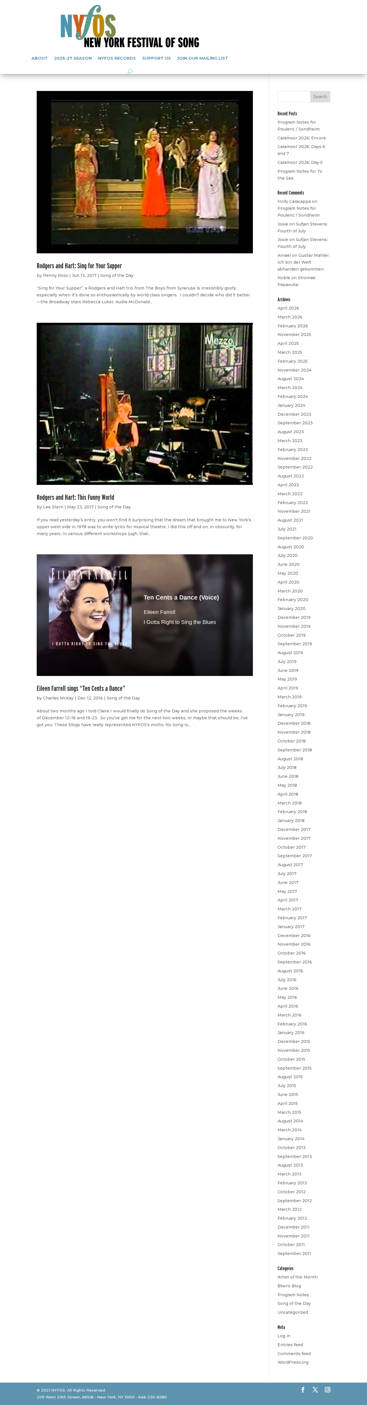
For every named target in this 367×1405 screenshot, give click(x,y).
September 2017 (295, 855)
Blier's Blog (289, 1286)
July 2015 (287, 1085)
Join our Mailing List (202, 58)
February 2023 (293, 449)
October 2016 (292, 953)
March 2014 (290, 1129)
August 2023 (291, 431)
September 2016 (295, 962)
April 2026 (288, 308)
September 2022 (295, 467)
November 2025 (294, 334)
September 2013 (295, 1156)
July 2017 (287, 873)
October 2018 (292, 741)
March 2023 (290, 440)
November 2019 (294, 626)
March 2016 (290, 1015)
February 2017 (292, 917)
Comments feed (294, 1353)
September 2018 (295, 750)
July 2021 (287, 529)
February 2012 (292, 1218)
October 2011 (291, 1244)
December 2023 (294, 414)
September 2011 (294, 1253)
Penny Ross (55, 275)
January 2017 (291, 926)
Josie (283, 224)
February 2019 (292, 705)
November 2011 (294, 1236)
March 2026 (290, 317)
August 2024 (291, 378)
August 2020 (291, 546)
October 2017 (292, 847)
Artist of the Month (298, 1277)
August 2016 (290, 970)
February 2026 (293, 326)
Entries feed (290, 1344)
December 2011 (294, 1227)
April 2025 (288, 343)
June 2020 (289, 564)
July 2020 (288, 555)
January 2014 (291, 1138)
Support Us (156, 58)
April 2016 (288, 1006)
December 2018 (294, 723)
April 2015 (288, 1103)
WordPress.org (293, 1362)
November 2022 (294, 458)
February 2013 (292, 1183)
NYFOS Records (117, 58)
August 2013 (290, 1165)
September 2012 (295, 1200)
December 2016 (294, 935)
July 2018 (287, 767)
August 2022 (291, 476)
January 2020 (292, 608)
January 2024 (291, 405)
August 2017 (290, 864)
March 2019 (290, 696)
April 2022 (288, 484)
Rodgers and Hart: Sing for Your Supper (79, 265)
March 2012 (290, 1209)
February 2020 (293, 599)
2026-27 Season (73, 58)
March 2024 (290, 387)
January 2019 (291, 714)
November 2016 (294, 944)
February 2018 (292, 811)
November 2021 (294, 511)
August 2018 (290, 758)
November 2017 (294, 838)
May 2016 (287, 997)
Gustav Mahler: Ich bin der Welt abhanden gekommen (303, 262)
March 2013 (290, 1174)
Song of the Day (117, 275)
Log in (284, 1335)
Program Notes (293, 1294)
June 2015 (288, 1094)
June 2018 (288, 776)
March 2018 (290, 803)
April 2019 (288, 688)
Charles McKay (58, 698)
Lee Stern (53, 507)
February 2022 (293, 502)
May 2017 (287, 891)
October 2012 (292, 1191)
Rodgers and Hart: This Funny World (75, 497)
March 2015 (289, 1112)
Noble (284, 277)
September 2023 (295, 422)
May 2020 (288, 573)
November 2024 (294, 370)
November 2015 (294, 1050)
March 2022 (290, 493)
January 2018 (291, 820)
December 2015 (294, 1041)
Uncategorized (293, 1312)
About (40, 58)
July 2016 (287, 979)
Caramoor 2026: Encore (302, 138)
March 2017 (290, 909)
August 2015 (290, 1076)
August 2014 (290, 1121)
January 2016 (291, 1032)
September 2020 (295, 538)
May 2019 (287, 679)
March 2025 (290, 352)
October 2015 (291, 1059)
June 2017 (288, 882)
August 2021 (290, 520)
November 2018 (294, 732)
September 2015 (295, 1068)
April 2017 (288, 900)
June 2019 (288, 670)
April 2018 (288, 794)
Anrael (284, 255)
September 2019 (295, 643)
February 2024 (293, 396)
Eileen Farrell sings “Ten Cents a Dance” (81, 688)
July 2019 (287, 661)
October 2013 (292, 1147)
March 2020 (290, 591)
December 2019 (294, 617)
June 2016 (288, 988)
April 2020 (288, 582)
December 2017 (294, 829)
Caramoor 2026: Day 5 (300, 162)
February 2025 (293, 361)
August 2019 (290, 652)
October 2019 (292, 635)
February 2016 (292, 1024)
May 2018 (287, 785)
